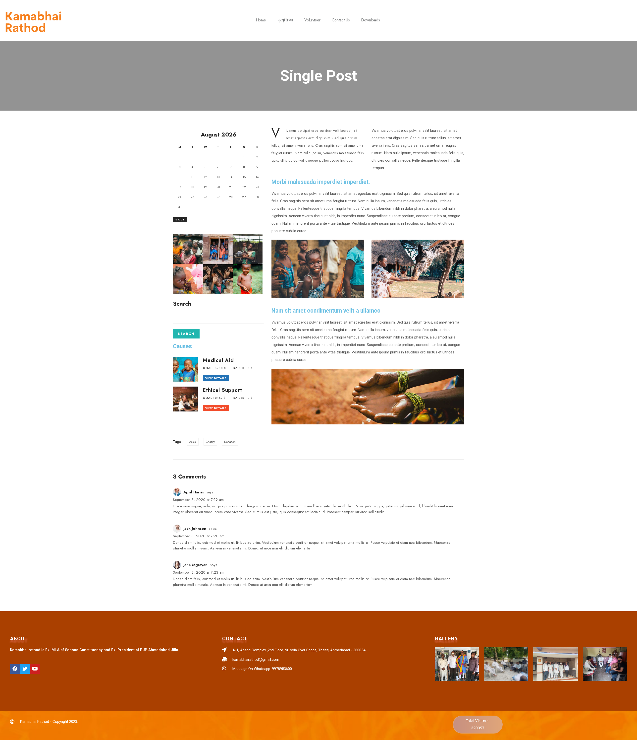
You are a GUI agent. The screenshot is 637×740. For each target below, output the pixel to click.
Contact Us (341, 20)
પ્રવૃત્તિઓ (285, 20)
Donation (230, 442)
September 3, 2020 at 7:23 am (198, 572)
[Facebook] (15, 669)
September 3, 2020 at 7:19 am (198, 499)
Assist (192, 442)
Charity (210, 442)
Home (261, 20)
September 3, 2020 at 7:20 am (198, 536)
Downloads (370, 20)
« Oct (180, 219)
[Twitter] (25, 669)
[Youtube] (35, 669)
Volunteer (312, 20)
